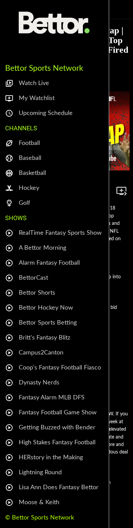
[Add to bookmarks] (121, 191)
